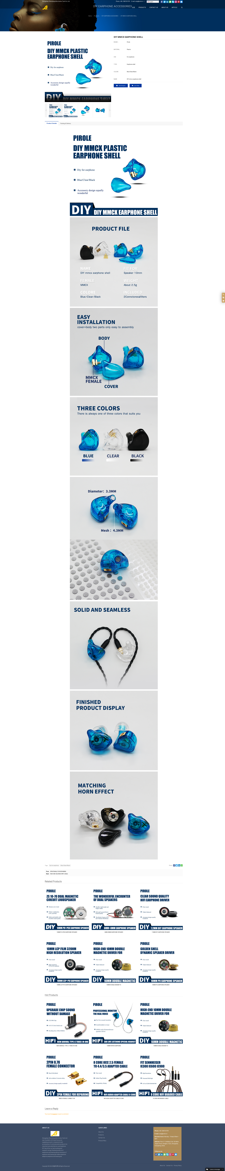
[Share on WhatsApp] (181, 866)
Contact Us (101, 1137)
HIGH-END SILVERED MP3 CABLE (59, 874)
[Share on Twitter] (176, 866)
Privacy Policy (102, 1140)
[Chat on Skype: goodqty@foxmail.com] (223, 297)
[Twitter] (164, 2)
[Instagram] (175, 2)
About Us (101, 1132)
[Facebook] (161, 2)
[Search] (182, 7)
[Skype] (173, 2)
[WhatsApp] (170, 2)
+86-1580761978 (125, 1)
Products (101, 1135)
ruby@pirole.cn (139, 1)
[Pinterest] (178, 2)
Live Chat (136, 85)
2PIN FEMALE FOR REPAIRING (58, 871)
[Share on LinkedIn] (179, 866)
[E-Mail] (181, 2)
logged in (54, 1114)
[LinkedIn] (167, 2)
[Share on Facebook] (174, 866)
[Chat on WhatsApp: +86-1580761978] (223, 300)
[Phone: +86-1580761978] (223, 294)
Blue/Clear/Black (65, 865)
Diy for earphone (54, 865)
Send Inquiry (122, 85)
